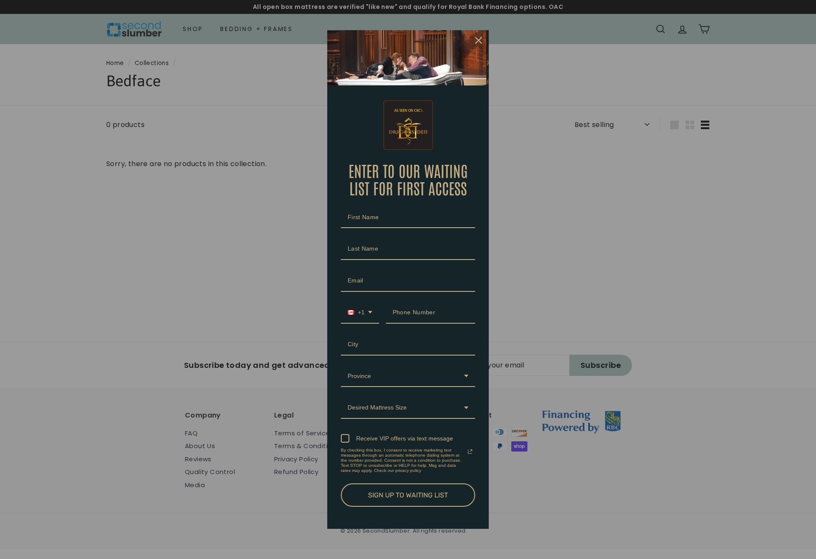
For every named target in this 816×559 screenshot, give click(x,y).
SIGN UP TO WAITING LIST (408, 495)
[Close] (478, 40)
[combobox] (360, 313)
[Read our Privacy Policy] (470, 451)
